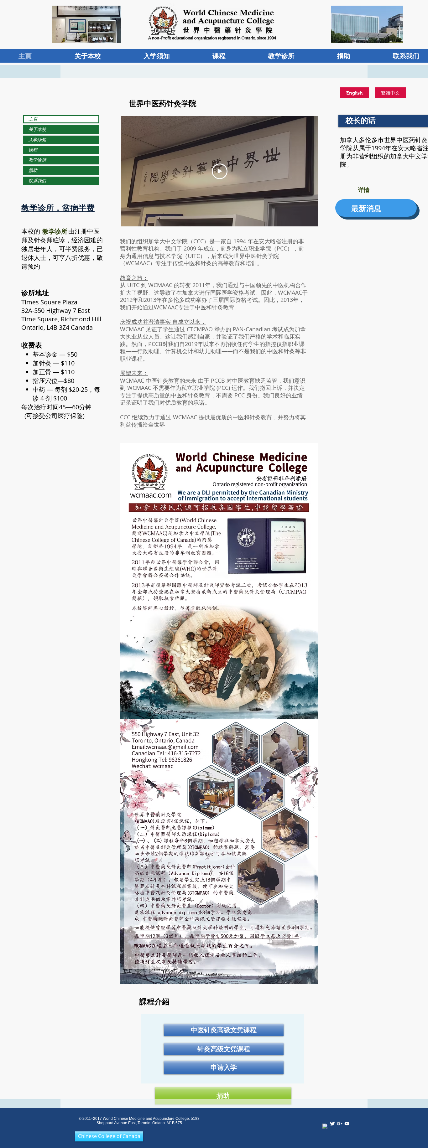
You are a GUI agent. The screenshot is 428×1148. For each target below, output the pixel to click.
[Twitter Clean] (332, 1123)
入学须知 (37, 139)
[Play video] (219, 171)
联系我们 (37, 181)
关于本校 (37, 129)
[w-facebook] (325, 1126)
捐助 (33, 170)
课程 (33, 150)
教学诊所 (37, 160)
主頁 (33, 119)
